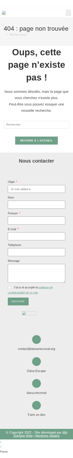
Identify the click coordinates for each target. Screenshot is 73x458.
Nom (11, 197)
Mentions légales (47, 436)
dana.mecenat (36, 392)
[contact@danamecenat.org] (36, 339)
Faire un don (36, 414)
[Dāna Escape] (36, 361)
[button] (68, 13)
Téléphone (14, 245)
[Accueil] (5, 34)
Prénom (13, 213)
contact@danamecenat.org (36, 349)
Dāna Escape (36, 371)
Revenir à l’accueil (36, 140)
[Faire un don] (36, 405)
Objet (11, 181)
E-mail (12, 229)
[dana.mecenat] (36, 383)
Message (14, 260)
